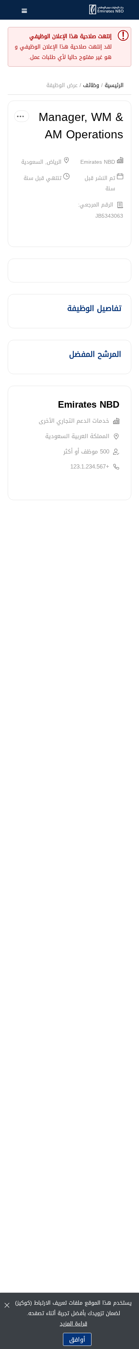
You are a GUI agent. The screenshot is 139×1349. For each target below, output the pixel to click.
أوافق (77, 1340)
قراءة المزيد (73, 1324)
